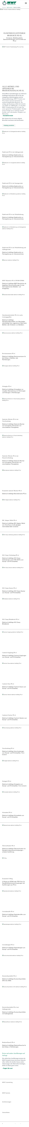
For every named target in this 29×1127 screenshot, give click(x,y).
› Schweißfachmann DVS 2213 (11, 1107)
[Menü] (26, 3)
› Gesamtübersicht (7, 1098)
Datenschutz (23, 1123)
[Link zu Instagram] (26, 1125)
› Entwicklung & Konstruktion (10, 1087)
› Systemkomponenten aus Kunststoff (8, 1095)
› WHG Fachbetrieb (7, 1103)
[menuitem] (26, 3)
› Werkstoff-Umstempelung (10, 1108)
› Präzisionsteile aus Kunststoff (11, 1084)
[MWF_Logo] (12, 3)
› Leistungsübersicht (8, 1089)
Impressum (18, 1123)
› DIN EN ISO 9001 (7, 1105)
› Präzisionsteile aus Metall (10, 1086)
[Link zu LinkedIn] (23, 1125)
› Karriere (5, 1117)
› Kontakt (4, 1114)
